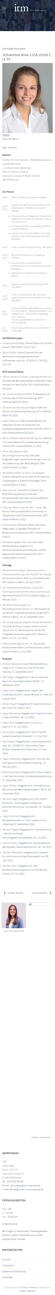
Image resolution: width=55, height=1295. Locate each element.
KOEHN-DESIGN (27, 1291)
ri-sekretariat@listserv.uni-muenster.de (22, 1189)
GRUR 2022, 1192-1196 (23, 347)
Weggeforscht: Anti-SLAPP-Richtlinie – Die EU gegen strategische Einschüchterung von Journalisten (25, 802)
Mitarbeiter (24, 1235)
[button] (4, 8)
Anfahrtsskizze (10, 1223)
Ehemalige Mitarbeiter (14, 48)
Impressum (8, 1265)
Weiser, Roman (15, 892)
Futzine (6, 1259)
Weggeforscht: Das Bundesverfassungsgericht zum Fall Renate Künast (24, 869)
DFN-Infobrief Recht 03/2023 (17, 432)
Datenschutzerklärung (14, 1271)
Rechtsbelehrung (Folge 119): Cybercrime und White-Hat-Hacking (24, 667)
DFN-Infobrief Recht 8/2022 (17, 502)
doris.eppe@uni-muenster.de (25, 1185)
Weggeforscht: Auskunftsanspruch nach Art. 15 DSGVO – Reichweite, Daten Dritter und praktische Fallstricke (26, 745)
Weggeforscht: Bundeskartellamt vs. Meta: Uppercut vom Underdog (24, 820)
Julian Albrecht (40, 892)
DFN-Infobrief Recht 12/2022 (26, 446)
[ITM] (29, 8)
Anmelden (7, 1277)
